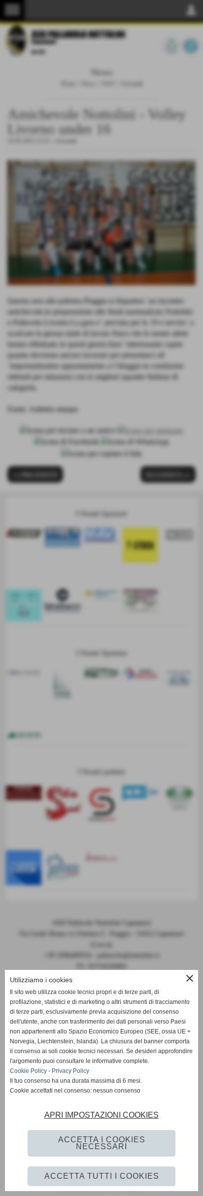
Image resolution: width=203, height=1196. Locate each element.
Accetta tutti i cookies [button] (101, 1176)
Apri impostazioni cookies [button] (101, 1115)
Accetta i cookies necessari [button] (101, 1143)
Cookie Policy (28, 1070)
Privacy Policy (70, 1070)
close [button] (190, 978)
